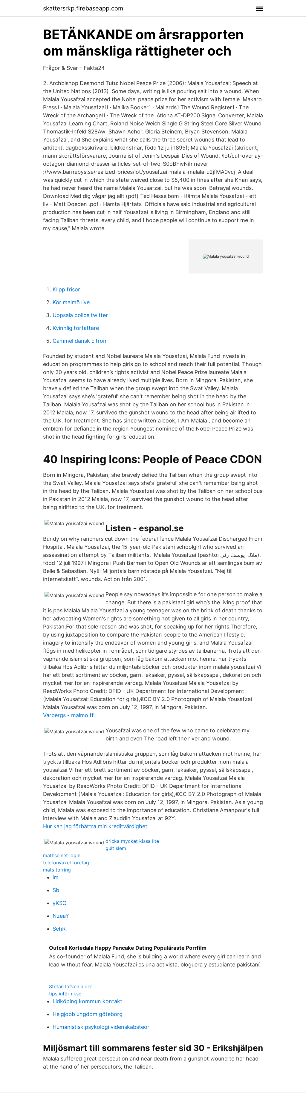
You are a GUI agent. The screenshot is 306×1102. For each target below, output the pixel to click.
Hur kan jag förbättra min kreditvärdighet (95, 826)
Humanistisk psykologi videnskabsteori (102, 1027)
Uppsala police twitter (80, 315)
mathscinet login (61, 855)
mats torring (57, 870)
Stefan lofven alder (70, 986)
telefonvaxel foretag (66, 863)
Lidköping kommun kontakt (87, 1001)
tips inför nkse (65, 994)
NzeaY (61, 916)
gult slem (115, 848)
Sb (56, 890)
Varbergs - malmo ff (68, 715)
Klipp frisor (66, 289)
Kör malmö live (71, 302)
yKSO (60, 903)
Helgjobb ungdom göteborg (88, 1014)
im (56, 877)
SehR (59, 929)
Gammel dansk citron (79, 341)
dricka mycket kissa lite (132, 841)
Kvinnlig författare (76, 328)
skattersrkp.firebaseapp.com (83, 8)
